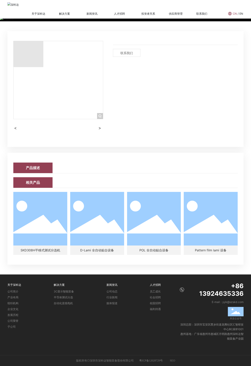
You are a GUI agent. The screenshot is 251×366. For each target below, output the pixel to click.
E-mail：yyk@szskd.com (228, 302)
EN (241, 13)
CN (235, 13)
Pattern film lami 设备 (210, 250)
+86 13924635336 (221, 289)
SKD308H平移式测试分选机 (40, 250)
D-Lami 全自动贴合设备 (97, 250)
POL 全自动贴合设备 (153, 250)
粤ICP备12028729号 (151, 360)
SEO (172, 360)
